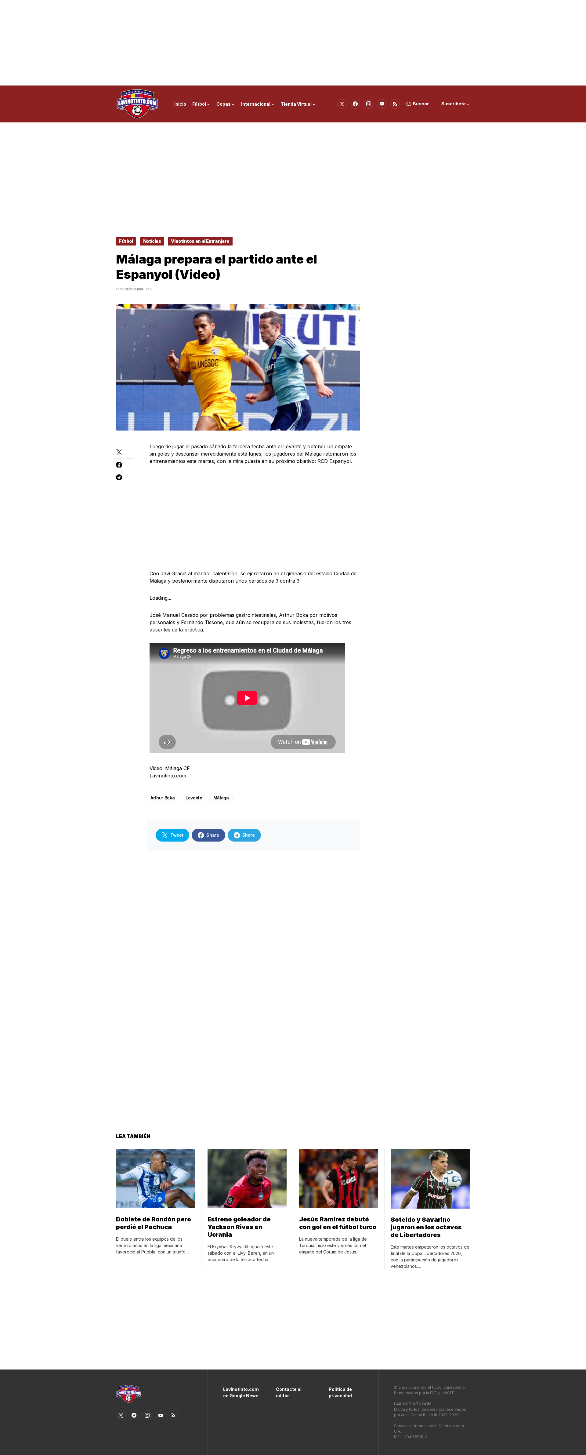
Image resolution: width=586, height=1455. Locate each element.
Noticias (152, 241)
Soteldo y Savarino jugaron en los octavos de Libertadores (426, 1227)
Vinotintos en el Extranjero (200, 241)
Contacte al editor (289, 1392)
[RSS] (395, 104)
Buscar (421, 103)
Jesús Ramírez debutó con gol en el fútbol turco (337, 1223)
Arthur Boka (162, 797)
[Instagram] (369, 104)
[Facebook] (355, 104)
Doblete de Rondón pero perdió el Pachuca (153, 1223)
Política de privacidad (340, 1392)
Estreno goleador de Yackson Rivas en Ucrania (239, 1227)
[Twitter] (342, 104)
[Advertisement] (293, 42)
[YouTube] (382, 104)
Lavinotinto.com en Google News (240, 1392)
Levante (194, 797)
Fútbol (126, 241)
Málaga (221, 797)
